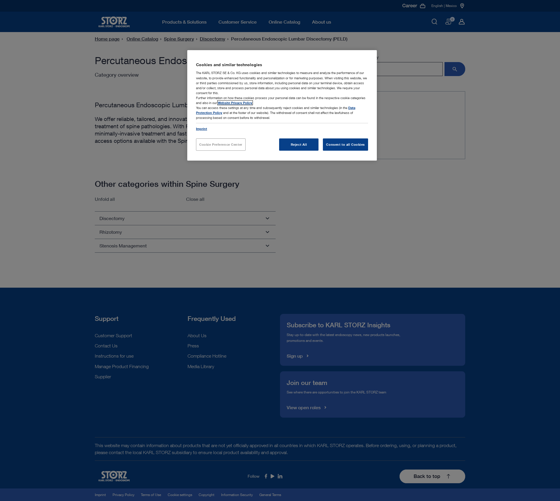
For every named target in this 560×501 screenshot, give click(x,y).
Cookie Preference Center (220, 144)
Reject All (299, 144)
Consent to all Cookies (345, 144)
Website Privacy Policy (235, 103)
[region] (282, 105)
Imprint (201, 129)
